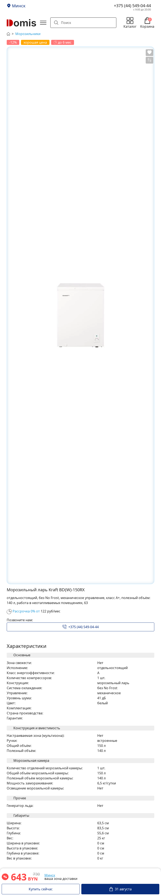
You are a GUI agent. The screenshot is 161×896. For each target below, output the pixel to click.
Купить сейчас (41, 889)
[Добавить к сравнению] (149, 60)
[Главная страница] (8, 33)
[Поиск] (56, 23)
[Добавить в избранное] (149, 52)
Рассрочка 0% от (26, 611)
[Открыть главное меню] (43, 22)
